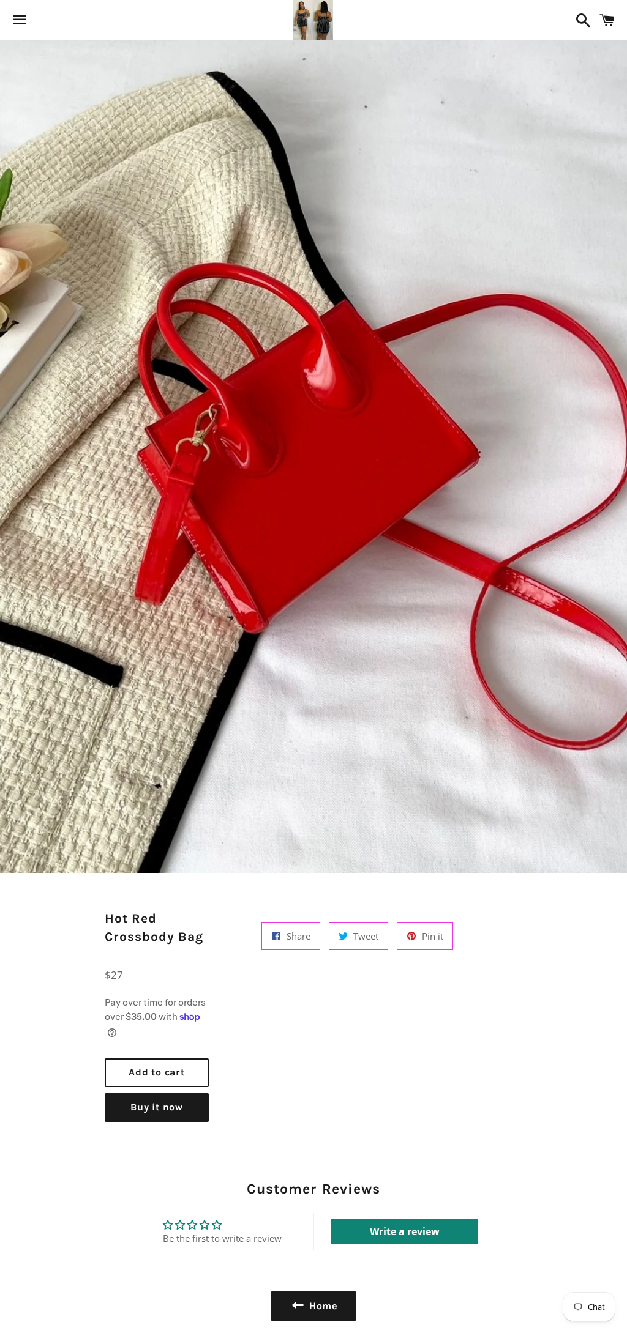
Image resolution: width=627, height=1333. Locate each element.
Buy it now (156, 1107)
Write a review (405, 1231)
